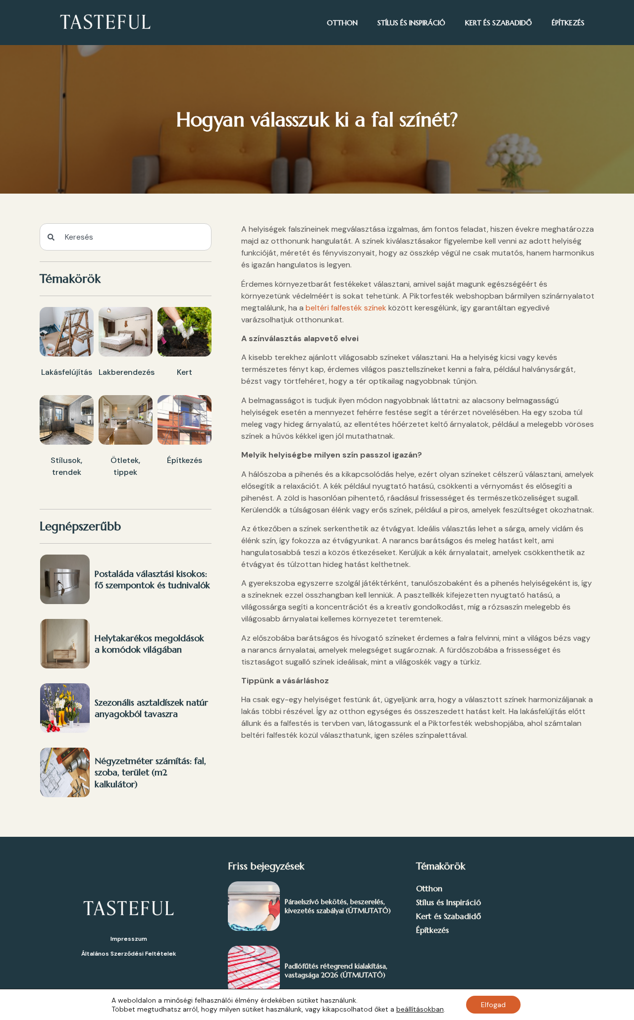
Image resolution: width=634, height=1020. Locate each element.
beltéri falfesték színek (346, 308)
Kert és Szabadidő (498, 22)
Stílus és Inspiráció (411, 22)
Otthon (342, 22)
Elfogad (493, 1004)
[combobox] (125, 237)
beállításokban (420, 1009)
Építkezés (568, 22)
